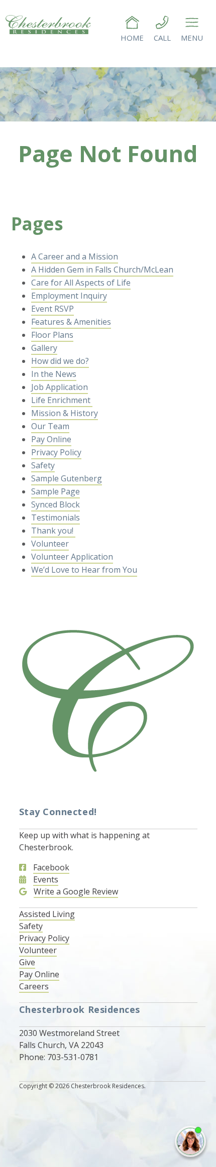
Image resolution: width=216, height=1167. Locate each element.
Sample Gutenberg (66, 478)
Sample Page (55, 491)
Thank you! (53, 530)
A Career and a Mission (74, 256)
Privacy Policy (56, 452)
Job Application (59, 387)
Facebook (51, 867)
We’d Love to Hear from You (84, 569)
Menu (192, 38)
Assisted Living (47, 914)
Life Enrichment (61, 400)
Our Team (50, 426)
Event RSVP (52, 308)
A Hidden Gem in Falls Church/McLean (102, 269)
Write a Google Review (76, 891)
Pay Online (51, 439)
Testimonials (55, 517)
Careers (34, 986)
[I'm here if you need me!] (190, 1141)
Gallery (44, 347)
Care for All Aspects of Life (81, 282)
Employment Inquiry (69, 295)
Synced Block (55, 504)
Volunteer (50, 543)
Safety (43, 465)
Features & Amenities (71, 321)
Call (162, 38)
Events (45, 879)
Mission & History (64, 413)
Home (132, 38)
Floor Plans (52, 334)
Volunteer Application (72, 556)
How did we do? (60, 360)
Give (27, 962)
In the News (53, 373)
